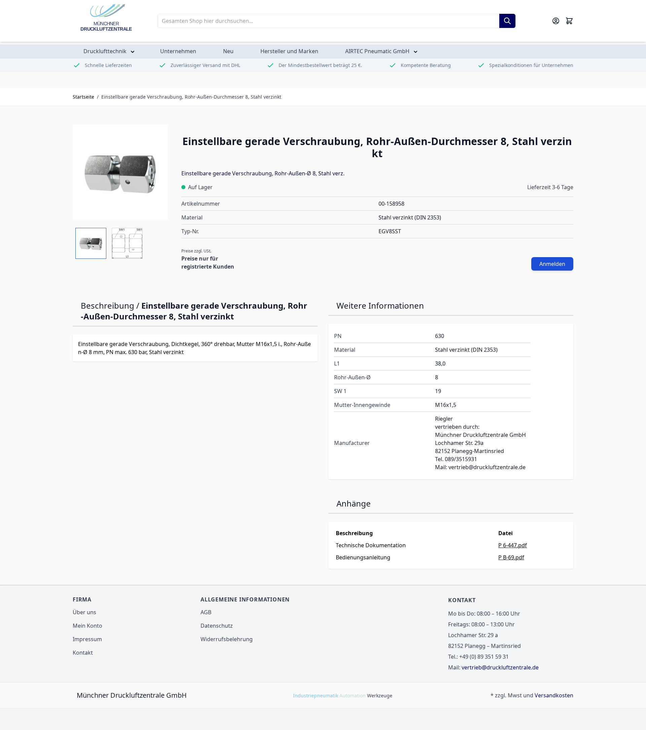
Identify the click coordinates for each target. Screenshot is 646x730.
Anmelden (552, 264)
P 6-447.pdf (512, 545)
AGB (206, 612)
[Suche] (507, 21)
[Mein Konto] (556, 21)
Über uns (84, 612)
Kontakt (83, 652)
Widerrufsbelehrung (227, 639)
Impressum (87, 639)
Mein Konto (87, 625)
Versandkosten (554, 695)
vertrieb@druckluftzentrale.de (500, 667)
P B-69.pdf (511, 557)
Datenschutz (217, 625)
